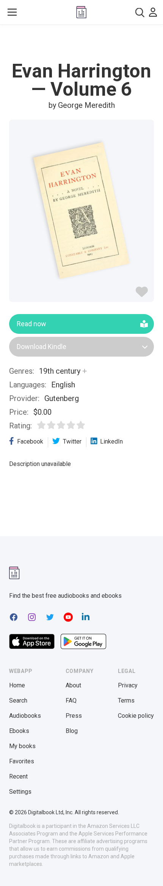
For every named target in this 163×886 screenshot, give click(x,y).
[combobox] (139, 12)
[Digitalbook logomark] (14, 573)
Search (18, 700)
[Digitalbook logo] (81, 12)
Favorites (21, 761)
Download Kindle (41, 347)
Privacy (128, 685)
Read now (31, 324)
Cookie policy (136, 715)
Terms (126, 700)
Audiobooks (25, 715)
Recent (18, 776)
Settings (20, 791)
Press (74, 715)
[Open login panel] (153, 12)
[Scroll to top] (149, 869)
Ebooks (19, 730)
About (73, 685)
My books (22, 746)
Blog (72, 730)
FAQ (71, 700)
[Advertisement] (81, 43)
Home (17, 685)
